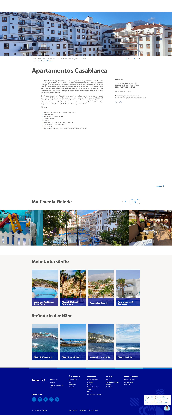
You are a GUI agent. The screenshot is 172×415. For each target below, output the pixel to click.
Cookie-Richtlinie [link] (93, 410)
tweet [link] (138, 59)
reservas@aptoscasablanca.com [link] (128, 96)
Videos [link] (89, 389)
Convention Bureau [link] (129, 379)
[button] (132, 201)
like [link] (129, 59)
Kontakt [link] (52, 382)
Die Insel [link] (71, 387)
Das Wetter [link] (109, 387)
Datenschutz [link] (83, 410)
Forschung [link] (127, 384)
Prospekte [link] (90, 382)
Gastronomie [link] (72, 384)
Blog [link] (107, 379)
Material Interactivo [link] (92, 387)
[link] (34, 59)
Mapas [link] (89, 384)
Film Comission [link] (128, 382)
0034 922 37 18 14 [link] (124, 91)
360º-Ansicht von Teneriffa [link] (94, 394)
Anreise (159, 186)
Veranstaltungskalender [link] (112, 382)
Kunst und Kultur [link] (73, 379)
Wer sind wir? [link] (54, 379)
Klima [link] (70, 382)
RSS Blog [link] (108, 384)
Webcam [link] (89, 391)
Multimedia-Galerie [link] (92, 379)
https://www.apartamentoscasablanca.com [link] (131, 98)
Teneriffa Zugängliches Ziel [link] (56, 386)
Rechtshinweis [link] (73, 410)
